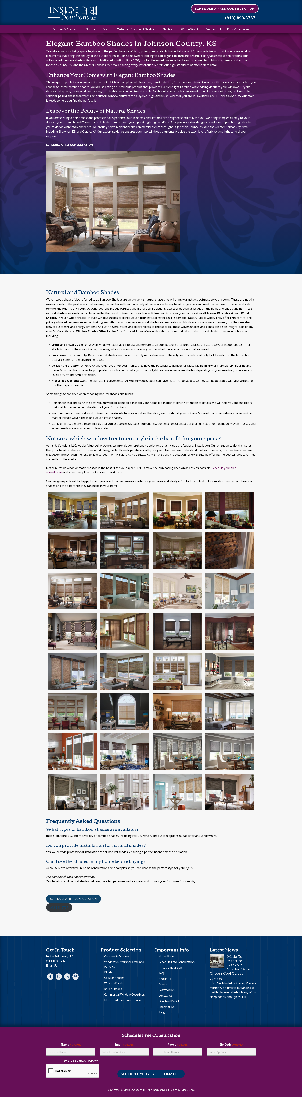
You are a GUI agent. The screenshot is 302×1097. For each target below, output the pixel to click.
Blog (162, 1012)
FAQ (161, 973)
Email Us (51, 965)
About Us (165, 979)
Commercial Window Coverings (124, 994)
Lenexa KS (165, 996)
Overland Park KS (170, 1001)
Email (124, 1044)
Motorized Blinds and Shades (123, 1000)
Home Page (166, 956)
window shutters (119, 96)
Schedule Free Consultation (177, 962)
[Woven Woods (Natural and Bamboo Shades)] (72, 510)
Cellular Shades (114, 978)
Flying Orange (188, 1089)
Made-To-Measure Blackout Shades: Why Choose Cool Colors (230, 964)
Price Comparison (170, 968)
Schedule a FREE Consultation (225, 8)
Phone (178, 1044)
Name (71, 1044)
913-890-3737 (59, 907)
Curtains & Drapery (117, 956)
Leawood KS (167, 990)
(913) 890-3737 (240, 18)
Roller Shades (113, 989)
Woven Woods (113, 983)
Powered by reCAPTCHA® (80, 1061)
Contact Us (166, 984)
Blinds (108, 972)
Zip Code (231, 1044)
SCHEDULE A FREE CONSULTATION (73, 899)
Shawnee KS (167, 1007)
